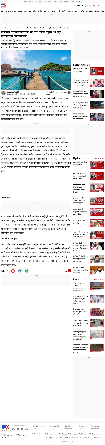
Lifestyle (15, 28)
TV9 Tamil (58, 438)
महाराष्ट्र (20, 11)
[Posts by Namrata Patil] (3, 93)
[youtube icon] (13, 271)
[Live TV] (94, 5)
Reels (46, 11)
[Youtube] (26, 429)
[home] (2, 11)
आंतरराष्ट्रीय (89, 11)
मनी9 (72, 1)
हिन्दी (25, 1)
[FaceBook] (13, 429)
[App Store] (22, 436)
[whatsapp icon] (26, 271)
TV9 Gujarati (93, 434)
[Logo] (3, 6)
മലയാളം (66, 1)
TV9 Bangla (83, 434)
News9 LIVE (87, 438)
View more (97, 65)
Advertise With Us (54, 427)
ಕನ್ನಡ (36, 1)
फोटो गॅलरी (61, 11)
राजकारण (70, 11)
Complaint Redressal (68, 427)
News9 (31, 1)
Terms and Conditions (95, 427)
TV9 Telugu (63, 434)
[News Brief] (79, 6)
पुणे (30, 11)
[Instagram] (22, 429)
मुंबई (25, 11)
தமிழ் (60, 1)
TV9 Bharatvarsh (51, 434)
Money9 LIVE (97, 438)
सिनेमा (40, 11)
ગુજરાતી (50, 1)
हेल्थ (102, 11)
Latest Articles (81, 64)
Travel (22, 28)
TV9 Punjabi (49, 438)
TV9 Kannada (73, 434)
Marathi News (6, 28)
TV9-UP (77, 1)
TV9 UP (79, 438)
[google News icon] (19, 271)
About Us (44, 427)
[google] (52, 93)
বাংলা (46, 1)
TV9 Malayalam (69, 438)
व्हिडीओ (77, 158)
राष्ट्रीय (82, 11)
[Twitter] (18, 429)
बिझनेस (97, 11)
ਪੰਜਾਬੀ (56, 1)
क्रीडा (34, 11)
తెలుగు (41, 1)
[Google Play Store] (8, 436)
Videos (53, 11)
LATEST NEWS (11, 11)
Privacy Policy (81, 427)
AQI (90, 6)
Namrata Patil (12, 92)
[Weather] (87, 5)
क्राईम (76, 11)
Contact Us (35, 427)
